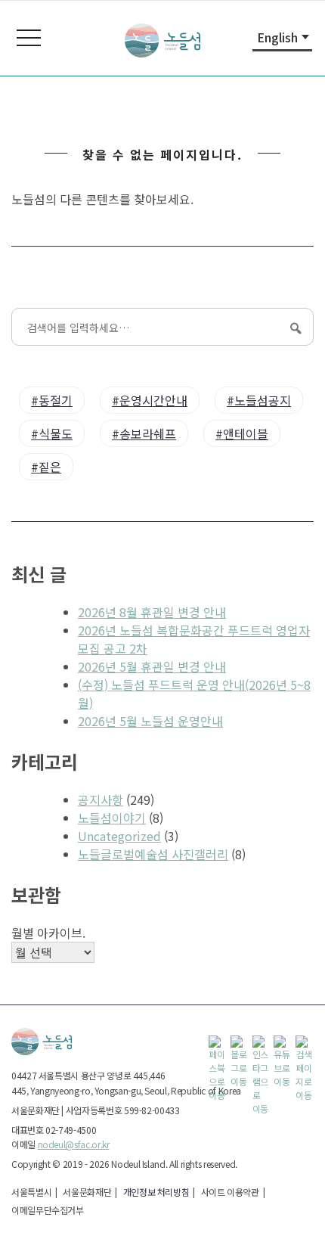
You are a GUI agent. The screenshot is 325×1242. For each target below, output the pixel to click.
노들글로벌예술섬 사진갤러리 (153, 854)
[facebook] (218, 1045)
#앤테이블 (241, 433)
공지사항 (100, 799)
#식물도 (52, 433)
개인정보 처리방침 (156, 1191)
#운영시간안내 (149, 400)
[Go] (294, 327)
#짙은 (46, 467)
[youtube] (283, 1045)
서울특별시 (31, 1191)
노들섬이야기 (112, 818)
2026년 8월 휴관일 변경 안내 (152, 612)
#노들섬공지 (259, 400)
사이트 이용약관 (230, 1191)
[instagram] (261, 1045)
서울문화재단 (87, 1191)
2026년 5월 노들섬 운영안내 (150, 721)
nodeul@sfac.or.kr (74, 1144)
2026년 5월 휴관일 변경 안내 (152, 666)
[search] (305, 1045)
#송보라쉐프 (144, 433)
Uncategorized (119, 836)
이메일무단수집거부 (47, 1209)
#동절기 (52, 400)
